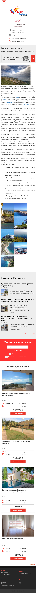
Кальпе (5, 99)
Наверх (32, 564)
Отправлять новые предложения (17, 356)
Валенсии (5, 106)
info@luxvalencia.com (17, 35)
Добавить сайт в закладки (19, 38)
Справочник (10, 51)
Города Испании (19, 51)
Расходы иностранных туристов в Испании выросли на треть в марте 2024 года (16, 318)
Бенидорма (10, 102)
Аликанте (26, 104)
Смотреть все (28, 333)
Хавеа (17, 97)
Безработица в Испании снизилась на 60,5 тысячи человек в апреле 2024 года (17, 300)
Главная (3, 51)
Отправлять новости (17, 354)
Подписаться (18, 350)
